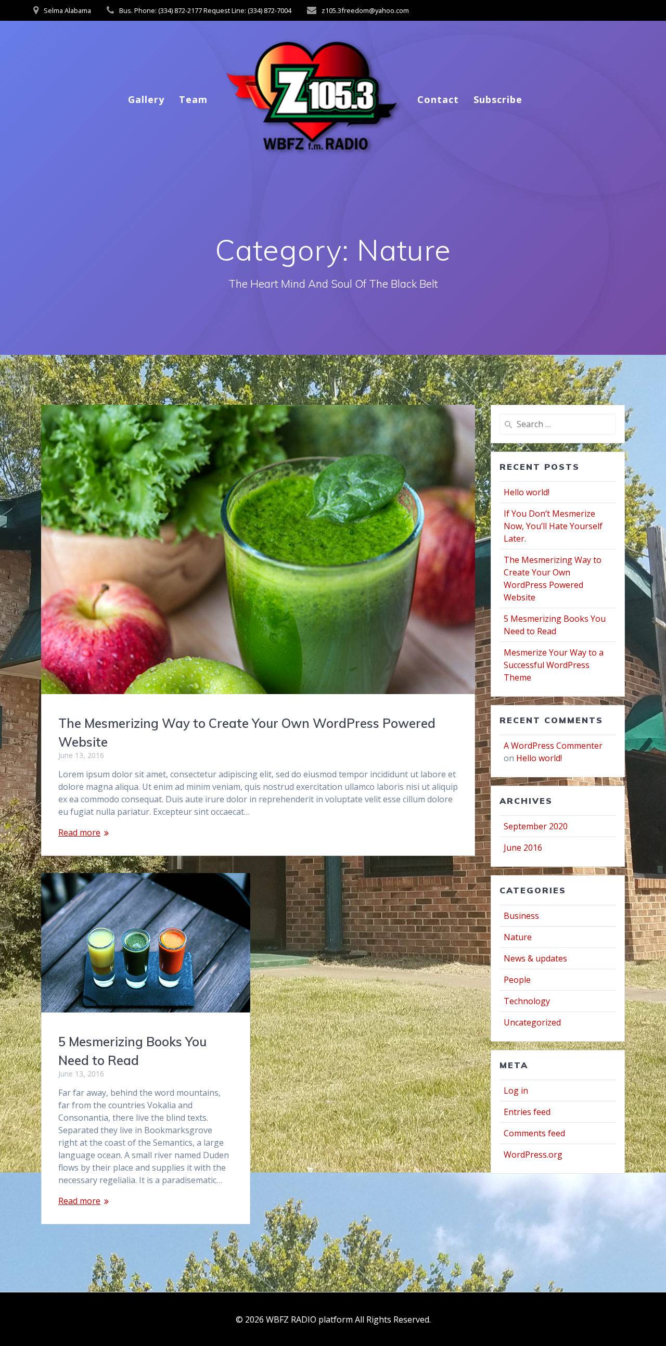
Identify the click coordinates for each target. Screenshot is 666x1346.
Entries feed (527, 1112)
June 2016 (523, 847)
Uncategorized (532, 1022)
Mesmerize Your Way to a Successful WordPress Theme (554, 665)
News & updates (535, 958)
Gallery (146, 99)
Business (521, 915)
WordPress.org (533, 1154)
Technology (527, 1001)
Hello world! (526, 492)
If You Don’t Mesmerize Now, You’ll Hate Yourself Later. (553, 526)
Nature (518, 937)
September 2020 (536, 826)
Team (193, 99)
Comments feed (534, 1133)
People (517, 979)
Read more (79, 832)
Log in (516, 1090)
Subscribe (497, 99)
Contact (438, 99)
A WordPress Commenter (553, 745)
